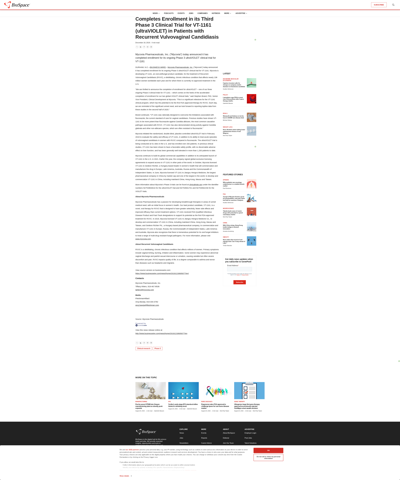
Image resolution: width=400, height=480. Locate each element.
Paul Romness (227, 188)
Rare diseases (206, 401)
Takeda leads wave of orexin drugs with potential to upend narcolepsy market (233, 212)
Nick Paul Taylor (227, 135)
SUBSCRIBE (379, 5)
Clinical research (143, 348)
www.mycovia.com (143, 239)
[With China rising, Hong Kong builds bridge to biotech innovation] (251, 226)
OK (268, 450)
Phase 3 (157, 348)
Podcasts (169, 13)
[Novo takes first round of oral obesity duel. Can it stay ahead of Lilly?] (251, 241)
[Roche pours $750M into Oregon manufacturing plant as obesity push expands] (150, 390)
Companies (203, 13)
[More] (159, 13)
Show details (124, 476)
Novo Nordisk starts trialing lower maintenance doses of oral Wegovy (234, 131)
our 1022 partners (132, 450)
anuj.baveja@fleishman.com (147, 305)
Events (181, 13)
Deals (225, 113)
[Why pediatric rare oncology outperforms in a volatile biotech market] (251, 183)
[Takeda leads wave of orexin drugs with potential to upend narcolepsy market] (251, 212)
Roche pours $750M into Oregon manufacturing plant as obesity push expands (149, 406)
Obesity (226, 237)
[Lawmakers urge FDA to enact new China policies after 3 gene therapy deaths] (251, 98)
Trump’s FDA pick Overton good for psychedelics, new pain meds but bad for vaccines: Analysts (234, 198)
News (155, 13)
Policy (225, 95)
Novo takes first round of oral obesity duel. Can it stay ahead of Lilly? (234, 241)
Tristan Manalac (227, 245)
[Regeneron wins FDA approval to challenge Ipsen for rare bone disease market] (216, 390)
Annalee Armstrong (228, 231)
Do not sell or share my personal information (268, 457)
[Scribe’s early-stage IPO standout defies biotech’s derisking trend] (183, 390)
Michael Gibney (227, 120)
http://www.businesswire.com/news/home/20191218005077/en (161, 333)
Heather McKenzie (228, 89)
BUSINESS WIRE (157, 67)
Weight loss (227, 127)
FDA (224, 194)
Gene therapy (239, 401)
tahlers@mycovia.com (144, 290)
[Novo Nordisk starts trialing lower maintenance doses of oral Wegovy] (251, 131)
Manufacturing (141, 401)
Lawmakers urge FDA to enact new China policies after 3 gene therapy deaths (233, 99)
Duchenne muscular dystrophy (230, 79)
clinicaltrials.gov (195, 185)
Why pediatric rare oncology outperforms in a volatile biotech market (233, 184)
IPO (169, 401)
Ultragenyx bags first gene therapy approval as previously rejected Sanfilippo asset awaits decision (247, 406)
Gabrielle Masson (228, 103)
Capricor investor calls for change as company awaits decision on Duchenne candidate (234, 84)
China (225, 223)
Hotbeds (216, 13)
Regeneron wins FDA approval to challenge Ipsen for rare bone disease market (215, 406)
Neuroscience (228, 208)
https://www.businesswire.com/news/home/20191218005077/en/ (162, 273)
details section (190, 470)
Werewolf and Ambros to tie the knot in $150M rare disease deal (233, 117)
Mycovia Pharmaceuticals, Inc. (180, 67)
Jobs (191, 13)
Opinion (226, 180)
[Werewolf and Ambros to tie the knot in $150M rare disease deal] (251, 117)
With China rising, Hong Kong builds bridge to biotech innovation (233, 227)
